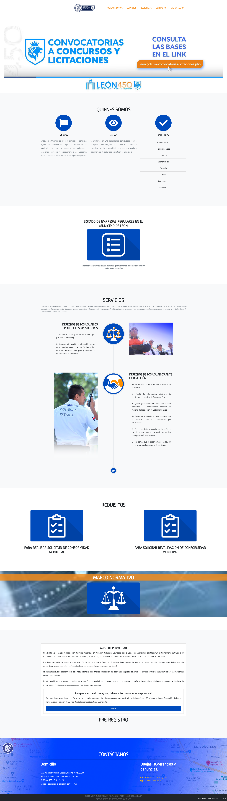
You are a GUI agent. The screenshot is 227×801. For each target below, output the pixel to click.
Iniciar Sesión (177, 8)
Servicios (131, 8)
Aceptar (113, 708)
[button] (20, 59)
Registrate (146, 8)
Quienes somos (115, 8)
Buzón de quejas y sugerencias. (156, 777)
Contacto (161, 8)
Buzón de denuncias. (152, 781)
